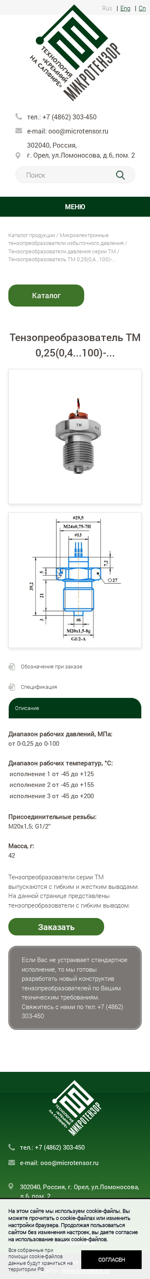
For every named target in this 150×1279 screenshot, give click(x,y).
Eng (125, 8)
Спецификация (39, 686)
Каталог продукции (31, 235)
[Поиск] (125, 175)
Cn (142, 8)
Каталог (46, 295)
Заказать (56, 926)
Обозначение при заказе (51, 666)
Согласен (111, 1259)
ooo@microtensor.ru (78, 130)
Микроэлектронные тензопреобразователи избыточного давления (66, 239)
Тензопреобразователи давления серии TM (62, 251)
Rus (107, 8)
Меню (75, 206)
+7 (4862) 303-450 (69, 116)
